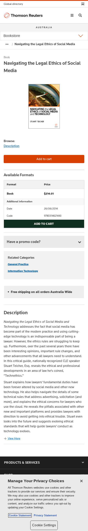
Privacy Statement (44, 515)
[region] (44, 502)
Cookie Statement (20, 515)
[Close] (81, 480)
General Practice (18, 264)
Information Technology (23, 271)
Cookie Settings (44, 525)
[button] (14, 4)
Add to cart (44, 224)
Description (11, 146)
